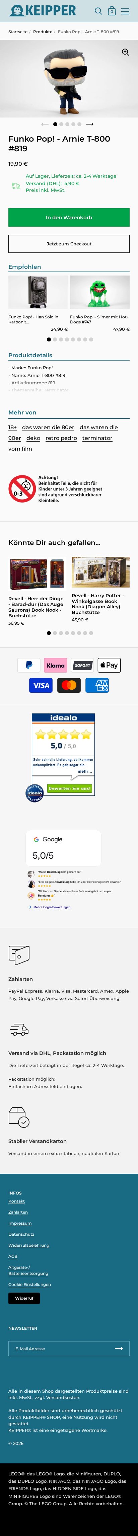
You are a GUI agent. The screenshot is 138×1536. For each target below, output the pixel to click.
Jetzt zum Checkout (69, 243)
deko (33, 438)
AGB (12, 1256)
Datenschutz (21, 1234)
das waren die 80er (48, 427)
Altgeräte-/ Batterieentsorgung (28, 1270)
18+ (12, 427)
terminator (97, 438)
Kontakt (16, 1201)
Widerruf (24, 1298)
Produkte (42, 31)
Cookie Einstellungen (29, 1284)
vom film (20, 449)
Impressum (20, 1223)
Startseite (17, 31)
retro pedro (61, 438)
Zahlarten (18, 1212)
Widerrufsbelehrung (28, 1245)
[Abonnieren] (119, 1348)
